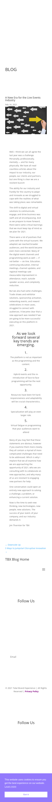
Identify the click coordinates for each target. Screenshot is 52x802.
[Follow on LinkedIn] (17, 611)
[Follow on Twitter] (34, 611)
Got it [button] (26, 794)
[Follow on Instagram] (23, 611)
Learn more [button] (10, 786)
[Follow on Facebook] (29, 611)
